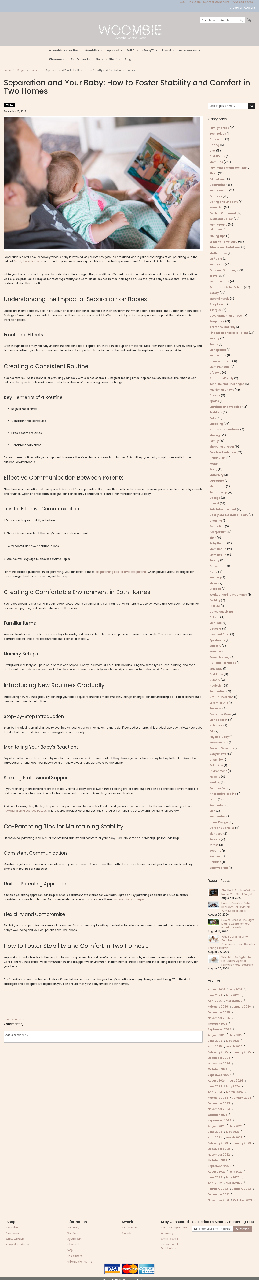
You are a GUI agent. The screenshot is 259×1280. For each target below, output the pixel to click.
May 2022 (233, 1177)
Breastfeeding (220, 657)
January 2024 (242, 1098)
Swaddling (217, 526)
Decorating (218, 185)
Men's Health (219, 720)
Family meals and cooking (228, 168)
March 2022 (234, 1183)
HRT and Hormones (223, 663)
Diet (213, 151)
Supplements (219, 742)
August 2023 (217, 1126)
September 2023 (220, 1120)
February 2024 (218, 1098)
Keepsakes (217, 805)
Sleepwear (13, 1233)
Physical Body (219, 737)
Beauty (215, 338)
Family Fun (217, 264)
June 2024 (215, 1086)
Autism (215, 617)
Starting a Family (222, 378)
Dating (215, 145)
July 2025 (236, 1035)
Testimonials (130, 1227)
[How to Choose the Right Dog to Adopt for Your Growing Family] (213, 922)
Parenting (217, 207)
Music (214, 583)
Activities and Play (223, 327)
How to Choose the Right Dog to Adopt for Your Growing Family (237, 923)
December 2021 (219, 1194)
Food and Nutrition (223, 452)
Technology (218, 133)
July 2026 (236, 989)
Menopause (218, 350)
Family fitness (219, 128)
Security (216, 851)
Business (216, 708)
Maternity (217, 475)
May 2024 (233, 1086)
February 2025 (218, 1052)
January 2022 (241, 1189)
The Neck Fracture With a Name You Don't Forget (238, 892)
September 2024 (220, 1075)
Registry (216, 646)
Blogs (21, 70)
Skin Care (216, 834)
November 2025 (219, 1018)
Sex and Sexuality (222, 748)
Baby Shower (219, 754)
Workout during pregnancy (229, 594)
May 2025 (233, 1041)
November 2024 (219, 1063)
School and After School (227, 287)
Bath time (217, 765)
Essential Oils (219, 703)
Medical (215, 623)
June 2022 (215, 1177)
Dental (215, 503)
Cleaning (216, 520)
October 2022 (218, 1160)
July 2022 (236, 1172)
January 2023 (241, 1143)
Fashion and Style (222, 390)
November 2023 (219, 1109)
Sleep (214, 173)
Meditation (218, 486)
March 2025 (234, 1046)
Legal (214, 799)
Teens (214, 344)
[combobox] (222, 20)
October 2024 (218, 1069)
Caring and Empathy (224, 202)
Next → (23, 1019)
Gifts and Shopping (223, 270)
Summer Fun (218, 788)
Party (214, 469)
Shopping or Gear (222, 446)
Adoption (216, 304)
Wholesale (73, 1244)
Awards (126, 1233)
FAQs (70, 1250)
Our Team (73, 1233)
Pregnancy (217, 321)
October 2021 (242, 1200)
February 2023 (218, 1143)
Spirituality (218, 640)
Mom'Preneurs (220, 367)
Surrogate (217, 481)
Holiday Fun (218, 458)
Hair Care (216, 725)
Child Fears (218, 156)
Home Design (219, 822)
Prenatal (216, 651)
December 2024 (219, 1058)
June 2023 (215, 1132)
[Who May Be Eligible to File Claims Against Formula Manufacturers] (213, 959)
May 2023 (233, 1132)
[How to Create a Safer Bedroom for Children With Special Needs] (213, 905)
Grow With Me (15, 1239)
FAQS (182, 2)
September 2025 (220, 1029)
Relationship (219, 492)
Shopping (217, 424)
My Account (75, 1239)
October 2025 (218, 1024)
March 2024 (234, 1092)
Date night (217, 139)
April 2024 (215, 1092)
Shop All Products (17, 1244)
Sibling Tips (218, 236)
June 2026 (215, 995)
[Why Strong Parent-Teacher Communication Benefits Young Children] (213, 938)
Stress (214, 845)
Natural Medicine (222, 697)
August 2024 (217, 1081)
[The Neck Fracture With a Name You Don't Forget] (213, 892)
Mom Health (218, 549)
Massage (216, 668)
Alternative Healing (223, 794)
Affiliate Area (169, 1239)
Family (35, 70)
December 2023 (219, 1103)
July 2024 (236, 1081)
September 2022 (220, 1166)
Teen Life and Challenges (227, 384)
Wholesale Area (242, 2)
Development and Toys (226, 316)
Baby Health (218, 543)
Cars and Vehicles (222, 828)
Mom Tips (217, 162)
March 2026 (234, 1001)
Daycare (216, 629)
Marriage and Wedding (226, 407)
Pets (213, 418)
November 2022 (219, 1154)
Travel (214, 276)
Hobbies (216, 862)
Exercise (215, 589)
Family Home (219, 225)
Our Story (73, 1227)
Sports (215, 401)
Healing (215, 782)
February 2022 (218, 1189)
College (215, 498)
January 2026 (241, 1007)
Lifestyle (216, 372)
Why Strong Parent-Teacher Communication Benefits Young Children (231, 942)
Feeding (215, 577)
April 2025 (215, 1046)
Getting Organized (223, 213)
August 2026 (217, 989)
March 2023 (234, 1137)
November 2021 (219, 1200)
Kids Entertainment (223, 509)
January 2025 (241, 1052)
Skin (213, 811)
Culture (215, 606)
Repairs (215, 839)
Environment (219, 771)
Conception (218, 566)
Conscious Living (221, 612)
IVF (212, 731)
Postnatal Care (221, 714)
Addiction (217, 686)
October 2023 (218, 1115)
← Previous (11, 1019)
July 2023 (236, 1126)
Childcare (217, 674)
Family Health (219, 190)
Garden (216, 229)
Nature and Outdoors (225, 429)
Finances (216, 196)
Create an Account (242, 7)
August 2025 (217, 1035)
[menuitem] (64, 50)
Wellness (216, 856)
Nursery (215, 680)
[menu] (129, 55)
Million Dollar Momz (79, 1261)
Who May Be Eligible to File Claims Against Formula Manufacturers (237, 961)
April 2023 (215, 1137)
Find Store (194, 2)
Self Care (216, 259)
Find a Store (74, 1256)
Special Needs (220, 299)
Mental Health (220, 281)
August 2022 (217, 1172)
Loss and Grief (220, 634)
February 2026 (218, 1007)
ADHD (214, 572)
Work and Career (222, 219)
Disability (216, 760)
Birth (213, 538)
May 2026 (233, 995)
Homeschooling (221, 361)
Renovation (218, 691)
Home (7, 70)
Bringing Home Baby (224, 242)
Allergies (216, 310)
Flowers (215, 777)
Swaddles (12, 1227)
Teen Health (218, 355)
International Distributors (169, 1246)
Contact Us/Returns (216, 2)
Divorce (215, 395)
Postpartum (218, 532)
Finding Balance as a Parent (229, 333)
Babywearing (219, 868)
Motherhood (219, 253)
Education (217, 179)
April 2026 (215, 1001)
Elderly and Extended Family (229, 515)
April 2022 (215, 1183)
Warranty (167, 1233)
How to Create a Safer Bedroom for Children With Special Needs (236, 907)
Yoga (213, 464)
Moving (215, 435)
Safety (214, 293)
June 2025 (215, 1041)
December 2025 (219, 1012)
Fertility (215, 600)
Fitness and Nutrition (224, 247)
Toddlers (216, 412)
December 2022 (219, 1149)
